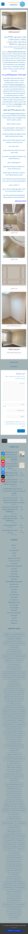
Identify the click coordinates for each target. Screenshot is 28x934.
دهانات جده (14, 568)
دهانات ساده (14, 579)
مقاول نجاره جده (14, 917)
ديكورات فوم (14, 592)
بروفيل (14, 547)
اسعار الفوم (9, 660)
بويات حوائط (19, 694)
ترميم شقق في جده (14, 550)
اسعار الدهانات (18, 660)
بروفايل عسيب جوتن (18, 690)
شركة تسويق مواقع (20, 201)
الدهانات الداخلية (21, 673)
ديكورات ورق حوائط (9, 806)
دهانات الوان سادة (9, 733)
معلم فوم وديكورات (9, 883)
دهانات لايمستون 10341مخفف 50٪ (14, 581)
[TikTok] (3, 476)
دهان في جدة (9, 776)
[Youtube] (3, 461)
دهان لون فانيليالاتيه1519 (14, 789)
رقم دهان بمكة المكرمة (19, 810)
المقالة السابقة (14, 362)
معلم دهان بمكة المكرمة (14, 861)
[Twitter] (3, 469)
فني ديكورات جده (14, 599)
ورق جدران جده (14, 620)
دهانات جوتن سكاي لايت (14, 741)
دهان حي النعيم (18, 776)
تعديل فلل (9, 729)
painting (18, 639)
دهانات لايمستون (14, 113)
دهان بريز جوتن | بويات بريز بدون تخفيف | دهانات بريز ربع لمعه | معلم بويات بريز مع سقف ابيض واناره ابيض (13, 500)
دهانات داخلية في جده (14, 576)
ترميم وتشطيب (20, 724)
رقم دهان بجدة (14, 597)
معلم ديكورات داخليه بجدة (14, 879)
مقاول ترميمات (7, 887)
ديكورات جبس (18, 801)
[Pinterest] (3, 480)
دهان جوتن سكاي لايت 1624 (14, 767)
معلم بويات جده (19, 840)
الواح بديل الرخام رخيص (8, 673)
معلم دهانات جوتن (14, 853)
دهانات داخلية (14, 573)
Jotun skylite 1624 (19, 634)
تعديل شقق (18, 729)
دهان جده (7, 759)
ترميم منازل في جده (9, 720)
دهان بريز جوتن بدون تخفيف (14, 558)
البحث (24, 437)
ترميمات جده (11, 703)
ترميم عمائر (13, 711)
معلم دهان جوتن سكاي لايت (14, 866)
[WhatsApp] (3, 457)
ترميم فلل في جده (8, 716)
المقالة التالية (13, 366)
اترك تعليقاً (23, 47)
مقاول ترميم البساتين (14, 900)
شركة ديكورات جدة (14, 814)
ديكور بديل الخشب (14, 584)
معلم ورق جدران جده (19, 887)
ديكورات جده (14, 589)
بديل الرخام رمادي (14, 681)
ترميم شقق (22, 711)
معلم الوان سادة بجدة (18, 836)
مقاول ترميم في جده (19, 904)
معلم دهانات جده (9, 849)
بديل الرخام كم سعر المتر (14, 686)
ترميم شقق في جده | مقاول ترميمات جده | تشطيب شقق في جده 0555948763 (10, 518)
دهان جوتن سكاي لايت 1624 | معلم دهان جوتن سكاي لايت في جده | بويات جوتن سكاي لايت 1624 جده (14, 491)
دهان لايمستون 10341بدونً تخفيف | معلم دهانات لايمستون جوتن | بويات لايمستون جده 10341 (10, 482)
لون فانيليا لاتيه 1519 (14, 827)
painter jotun (8, 634)
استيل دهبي (6, 656)
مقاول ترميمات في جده (14, 896)
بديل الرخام (14, 545)
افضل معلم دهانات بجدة (14, 669)
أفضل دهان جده (14, 647)
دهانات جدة (18, 737)
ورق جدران (14, 618)
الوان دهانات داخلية (8, 677)
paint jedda (10, 639)
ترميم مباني (20, 720)
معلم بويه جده (20, 844)
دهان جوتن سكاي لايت (14, 560)
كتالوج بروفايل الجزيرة (8, 823)
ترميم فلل (5, 711)
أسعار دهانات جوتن (19, 643)
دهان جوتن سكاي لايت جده (14, 771)
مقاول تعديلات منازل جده (14, 913)
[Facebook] (3, 472)
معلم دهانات (17, 104)
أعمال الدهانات (7, 643)
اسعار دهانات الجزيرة (14, 664)
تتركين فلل (8, 699)
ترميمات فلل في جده (18, 707)
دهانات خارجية (14, 571)
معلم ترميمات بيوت (9, 844)
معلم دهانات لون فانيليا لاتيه (14, 612)
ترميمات (14, 553)
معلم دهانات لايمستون (15, 84)
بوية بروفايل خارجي (18, 699)
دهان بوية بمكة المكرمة (17, 759)
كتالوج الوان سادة (21, 823)
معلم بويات (7, 836)
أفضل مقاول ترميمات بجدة (18, 656)
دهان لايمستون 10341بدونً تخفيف (12, 47)
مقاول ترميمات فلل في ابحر (14, 891)
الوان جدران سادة (20, 677)
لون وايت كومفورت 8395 (14, 602)
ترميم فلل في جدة (20, 716)
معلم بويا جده (8, 840)
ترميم (18, 703)
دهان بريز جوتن (14, 750)
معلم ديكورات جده (14, 874)
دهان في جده (14, 563)
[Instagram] (3, 465)
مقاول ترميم (14, 615)
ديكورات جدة (9, 801)
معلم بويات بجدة (14, 605)
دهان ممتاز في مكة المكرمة (14, 793)
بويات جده (7, 690)
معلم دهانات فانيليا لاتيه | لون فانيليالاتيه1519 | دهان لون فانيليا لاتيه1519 (10, 466)
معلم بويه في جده (14, 607)
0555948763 (14, 927)
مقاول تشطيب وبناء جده (14, 909)
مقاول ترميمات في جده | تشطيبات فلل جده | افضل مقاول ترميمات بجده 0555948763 (10, 509)
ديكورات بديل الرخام (14, 586)
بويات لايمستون (9, 694)
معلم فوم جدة (20, 883)
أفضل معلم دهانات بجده (14, 651)
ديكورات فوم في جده (14, 594)
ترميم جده (7, 707)
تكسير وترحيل (20, 733)
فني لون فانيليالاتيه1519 (14, 819)
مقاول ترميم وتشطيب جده (10, 525)
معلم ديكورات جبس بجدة (14, 870)
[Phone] (3, 453)
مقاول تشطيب (7, 904)
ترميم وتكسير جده (8, 724)
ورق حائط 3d (14, 623)
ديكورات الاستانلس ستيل (14, 797)
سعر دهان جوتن (7, 810)
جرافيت (14, 555)
